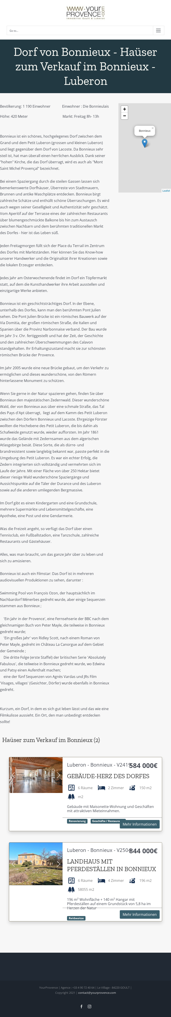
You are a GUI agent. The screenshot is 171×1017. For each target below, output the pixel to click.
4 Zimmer (116, 880)
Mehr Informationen (140, 824)
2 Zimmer (116, 787)
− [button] (124, 116)
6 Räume (85, 787)
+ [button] (124, 109)
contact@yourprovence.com (97, 993)
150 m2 (145, 787)
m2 (80, 796)
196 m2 (145, 880)
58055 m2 (86, 889)
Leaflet (166, 190)
